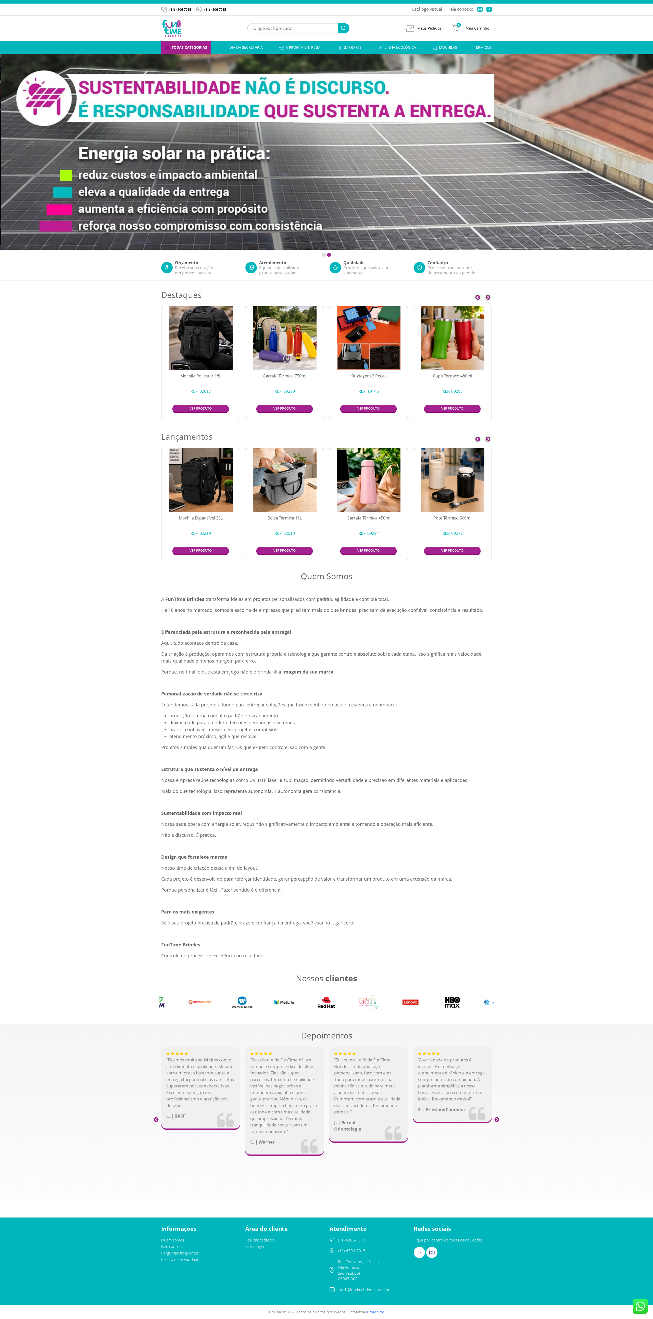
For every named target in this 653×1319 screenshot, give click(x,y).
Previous (478, 297)
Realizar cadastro (260, 1239)
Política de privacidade (180, 1259)
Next (488, 297)
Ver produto (201, 408)
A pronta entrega (303, 47)
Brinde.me (376, 1312)
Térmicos (483, 47)
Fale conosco (460, 9)
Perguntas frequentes (180, 1252)
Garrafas (352, 47)
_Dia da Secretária (245, 47)
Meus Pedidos (429, 28)
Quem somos (172, 1239)
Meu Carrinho (477, 28)
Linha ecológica (400, 47)
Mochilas (448, 47)
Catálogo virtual (427, 9)
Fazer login (254, 1246)
